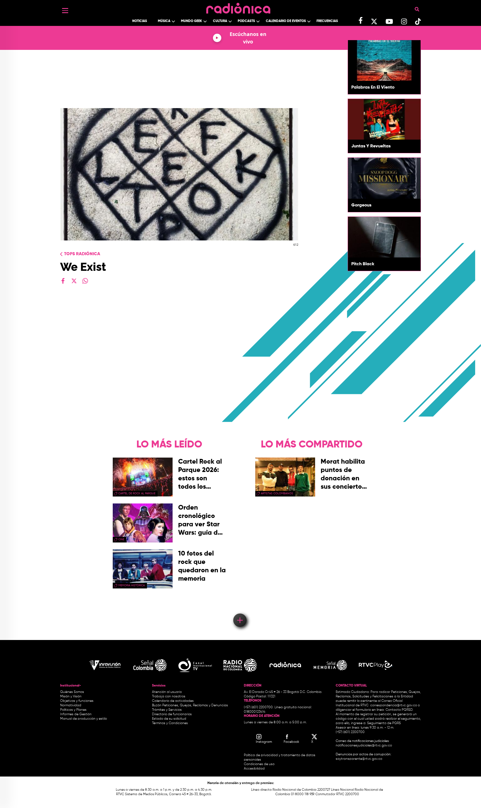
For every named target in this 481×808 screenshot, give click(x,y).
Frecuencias (327, 21)
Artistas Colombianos (277, 493)
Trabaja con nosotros (168, 696)
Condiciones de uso (259, 764)
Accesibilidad (255, 768)
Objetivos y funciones (77, 701)
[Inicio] (238, 7)
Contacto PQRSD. (399, 710)
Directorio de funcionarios (172, 714)
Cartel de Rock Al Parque (136, 493)
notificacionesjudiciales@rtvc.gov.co (364, 745)
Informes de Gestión (76, 714)
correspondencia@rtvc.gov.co (393, 705)
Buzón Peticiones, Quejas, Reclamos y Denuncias (190, 705)
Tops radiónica (82, 254)
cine (121, 539)
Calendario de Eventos (286, 21)
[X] (74, 281)
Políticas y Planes (73, 710)
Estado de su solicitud (169, 719)
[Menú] (65, 11)
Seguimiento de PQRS (384, 723)
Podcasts (246, 21)
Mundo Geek (191, 21)
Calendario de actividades (173, 701)
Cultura (220, 21)
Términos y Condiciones (170, 723)
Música (164, 21)
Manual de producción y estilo (83, 719)
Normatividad (70, 705)
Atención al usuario (167, 692)
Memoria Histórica (131, 585)
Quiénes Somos (72, 692)
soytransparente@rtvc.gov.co (359, 759)
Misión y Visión (71, 696)
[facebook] (63, 281)
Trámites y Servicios (167, 710)
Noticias (139, 21)
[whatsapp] (85, 281)
